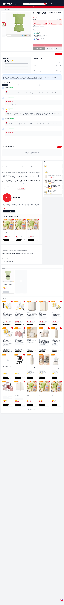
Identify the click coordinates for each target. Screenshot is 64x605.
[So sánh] (10, 240)
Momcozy (16, 339)
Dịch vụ (25, 6)
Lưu (45, 23)
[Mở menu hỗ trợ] (61, 600)
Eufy (40, 339)
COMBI (16, 366)
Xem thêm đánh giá (32, 139)
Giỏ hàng (53, 0)
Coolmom (5, 231)
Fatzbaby (28, 312)
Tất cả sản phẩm (7, 9)
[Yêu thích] (12, 240)
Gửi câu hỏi (59, 146)
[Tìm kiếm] (45, 4)
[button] (35, 4)
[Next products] (62, 282)
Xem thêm (4, 208)
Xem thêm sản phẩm (31, 409)
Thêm (52, 6)
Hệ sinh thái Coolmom (33, 6)
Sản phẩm (11, 6)
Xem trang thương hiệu (8, 211)
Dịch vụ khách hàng (44, 6)
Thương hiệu (18, 6)
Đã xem (46, 0)
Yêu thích (49, 0)
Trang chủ (6, 6)
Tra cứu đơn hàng (58, 0)
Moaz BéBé (29, 339)
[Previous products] (2, 282)
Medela (4, 312)
